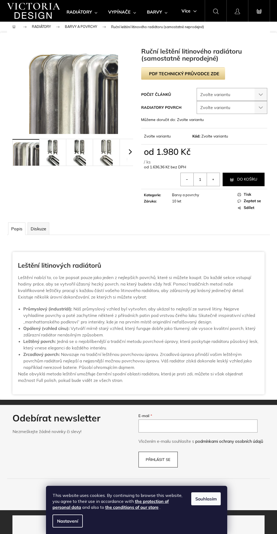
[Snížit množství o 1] (187, 179)
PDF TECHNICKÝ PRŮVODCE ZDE (184, 73)
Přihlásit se (158, 459)
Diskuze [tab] (38, 228)
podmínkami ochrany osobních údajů (229, 441)
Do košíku (247, 179)
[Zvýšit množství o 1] (213, 179)
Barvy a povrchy (185, 195)
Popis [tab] (16, 228)
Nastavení (67, 521)
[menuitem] (82, 12)
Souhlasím (206, 499)
